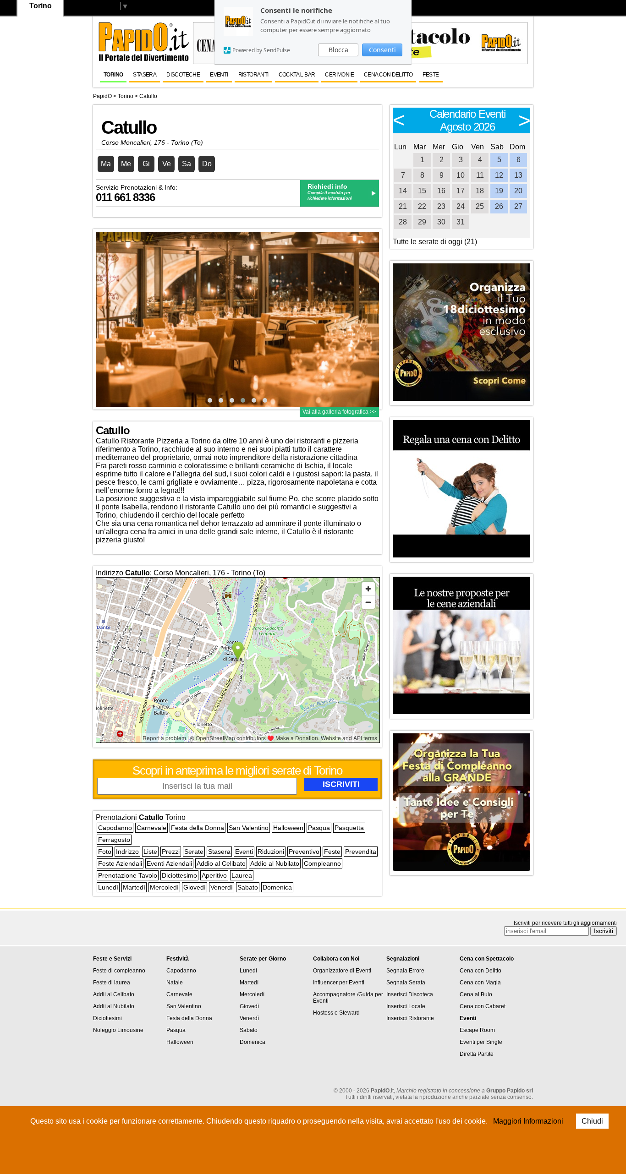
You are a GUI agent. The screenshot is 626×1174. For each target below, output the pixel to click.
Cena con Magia (480, 982)
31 (460, 222)
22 (422, 206)
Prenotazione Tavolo (127, 875)
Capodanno (115, 827)
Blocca (338, 49)
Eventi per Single (481, 1042)
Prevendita (360, 851)
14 (403, 191)
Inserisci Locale (405, 1006)
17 (460, 191)
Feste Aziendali (120, 863)
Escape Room (477, 1030)
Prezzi (171, 851)
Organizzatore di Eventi (342, 970)
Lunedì (108, 887)
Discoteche (183, 74)
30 (441, 222)
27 (518, 206)
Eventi (219, 74)
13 (518, 175)
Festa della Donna (197, 827)
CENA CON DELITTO (388, 74)
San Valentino (249, 827)
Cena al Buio (476, 994)
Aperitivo (214, 875)
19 (499, 191)
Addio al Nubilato (274, 863)
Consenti (382, 49)
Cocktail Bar (297, 74)
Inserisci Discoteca (409, 994)
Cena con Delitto (480, 970)
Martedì (134, 887)
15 (422, 191)
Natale (174, 982)
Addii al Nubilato (113, 1006)
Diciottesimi (107, 1018)
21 (403, 206)
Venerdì (221, 887)
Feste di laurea (111, 982)
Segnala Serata (405, 982)
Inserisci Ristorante (410, 1018)
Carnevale (151, 827)
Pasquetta (349, 827)
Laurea (241, 875)
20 (518, 191)
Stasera (144, 74)
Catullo (148, 96)
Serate (193, 851)
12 (499, 175)
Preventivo (304, 851)
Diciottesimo (179, 875)
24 (460, 206)
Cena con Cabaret (482, 1006)
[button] (209, 400)
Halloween (288, 827)
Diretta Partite (477, 1054)
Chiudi (592, 1121)
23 (441, 206)
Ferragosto (114, 839)
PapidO (102, 96)
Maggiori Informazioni (528, 1121)
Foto (104, 851)
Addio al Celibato (221, 863)
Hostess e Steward (336, 1013)
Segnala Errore (405, 970)
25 (480, 206)
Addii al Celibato (113, 994)
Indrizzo (127, 851)
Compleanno (322, 863)
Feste (431, 74)
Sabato (247, 887)
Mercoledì (164, 887)
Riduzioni (271, 851)
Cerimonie (339, 74)
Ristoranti (253, 74)
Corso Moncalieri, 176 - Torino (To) (152, 142)
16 (441, 191)
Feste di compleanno (119, 970)
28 (403, 222)
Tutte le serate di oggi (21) (435, 242)
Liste (150, 851)
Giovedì (194, 887)
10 (460, 175)
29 (422, 222)
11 (480, 175)
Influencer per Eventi (338, 982)
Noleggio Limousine (118, 1030)
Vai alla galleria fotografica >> (339, 412)
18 (480, 191)
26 (499, 206)
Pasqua (319, 827)
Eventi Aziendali (169, 863)
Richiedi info (327, 186)
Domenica (277, 887)
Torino (113, 74)
